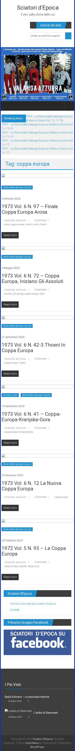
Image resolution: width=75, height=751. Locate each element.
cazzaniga (18, 293)
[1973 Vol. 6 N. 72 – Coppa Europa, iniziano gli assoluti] (38, 253)
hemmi (28, 224)
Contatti (14, 609)
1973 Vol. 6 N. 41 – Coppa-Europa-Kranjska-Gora (31, 416)
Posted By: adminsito (15, 220)
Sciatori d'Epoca (38, 7)
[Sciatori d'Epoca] (6, 106)
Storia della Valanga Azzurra (17, 187)
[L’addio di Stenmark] (18, 710)
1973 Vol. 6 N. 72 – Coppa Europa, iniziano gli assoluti (32, 278)
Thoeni (22, 363)
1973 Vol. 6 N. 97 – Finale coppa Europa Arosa (30, 209)
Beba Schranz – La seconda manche (27, 696)
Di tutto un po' (10, 395)
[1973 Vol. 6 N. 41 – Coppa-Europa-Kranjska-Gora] (38, 392)
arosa (7, 224)
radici (36, 224)
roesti (42, 293)
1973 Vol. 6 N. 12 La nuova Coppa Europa (31, 486)
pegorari (23, 566)
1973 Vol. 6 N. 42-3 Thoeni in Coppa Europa (33, 347)
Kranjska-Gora (26, 432)
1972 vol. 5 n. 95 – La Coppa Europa (34, 551)
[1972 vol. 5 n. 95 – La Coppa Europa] (38, 526)
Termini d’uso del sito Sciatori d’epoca (33, 603)
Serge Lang (33, 566)
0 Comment (40, 220)
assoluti (8, 293)
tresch (43, 224)
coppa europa (17, 224)
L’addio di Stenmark (46, 712)
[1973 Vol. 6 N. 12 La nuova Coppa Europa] (38, 461)
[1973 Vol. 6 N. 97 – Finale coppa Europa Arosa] (38, 183)
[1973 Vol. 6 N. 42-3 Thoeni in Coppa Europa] (38, 323)
